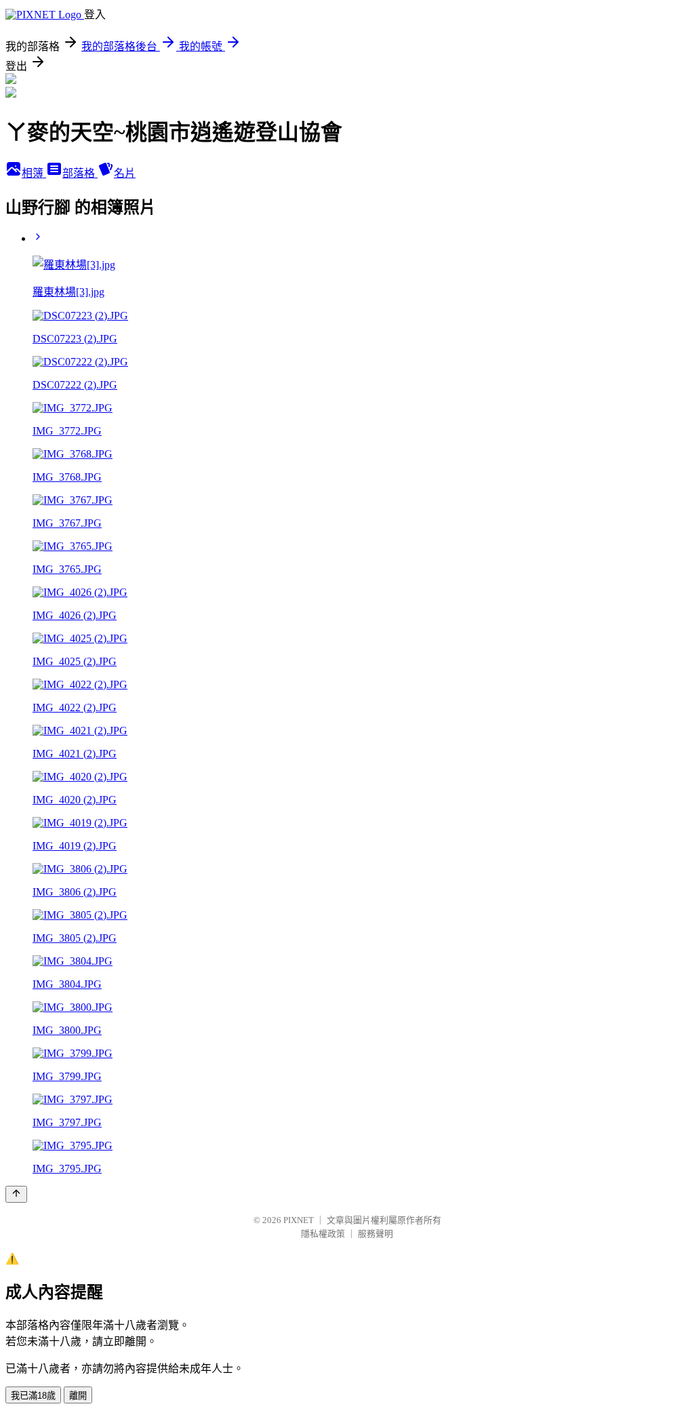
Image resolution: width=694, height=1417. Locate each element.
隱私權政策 (323, 1234)
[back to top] (16, 1194)
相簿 (34, 173)
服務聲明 (375, 1234)
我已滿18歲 (33, 1396)
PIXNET (298, 1220)
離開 (78, 1396)
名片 (125, 173)
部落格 (80, 173)
